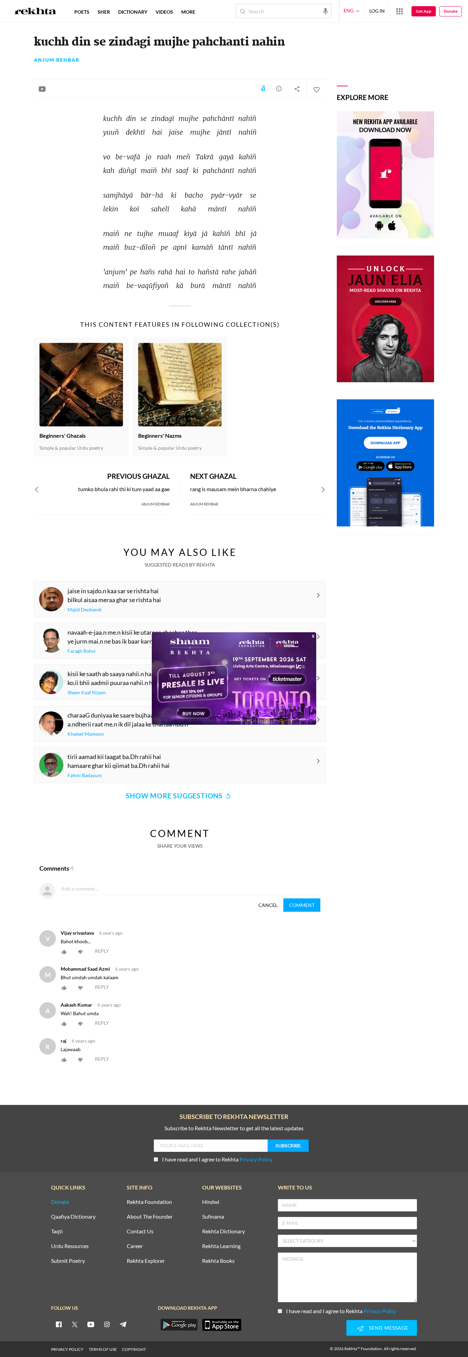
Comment (302, 905)
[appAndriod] (178, 1325)
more (188, 12)
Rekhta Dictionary (223, 1231)
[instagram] (106, 1324)
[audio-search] (325, 10)
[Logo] (35, 11)
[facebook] (58, 1324)
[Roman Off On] (263, 88)
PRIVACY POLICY (67, 1349)
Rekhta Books (218, 1261)
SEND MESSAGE (388, 1328)
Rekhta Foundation (149, 1202)
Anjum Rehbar (56, 60)
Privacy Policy (255, 1159)
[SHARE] (297, 88)
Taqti (57, 1231)
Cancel (268, 905)
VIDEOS (164, 12)
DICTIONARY (132, 12)
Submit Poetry (68, 1261)
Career (135, 1246)
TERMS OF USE (103, 1349)
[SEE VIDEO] (42, 88)
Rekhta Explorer (146, 1261)
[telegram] (123, 1324)
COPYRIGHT (134, 1349)
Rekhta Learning (221, 1246)
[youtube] (90, 1324)
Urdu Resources (70, 1246)
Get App (423, 11)
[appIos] (221, 1325)
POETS (81, 12)
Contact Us (140, 1231)
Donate (450, 11)
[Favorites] (316, 88)
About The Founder (150, 1217)
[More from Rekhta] (399, 11)
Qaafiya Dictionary (73, 1217)
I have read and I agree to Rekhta (217, 1159)
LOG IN (377, 11)
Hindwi (210, 1202)
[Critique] (279, 88)
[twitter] (74, 1324)
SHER (104, 12)
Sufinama (213, 1217)
